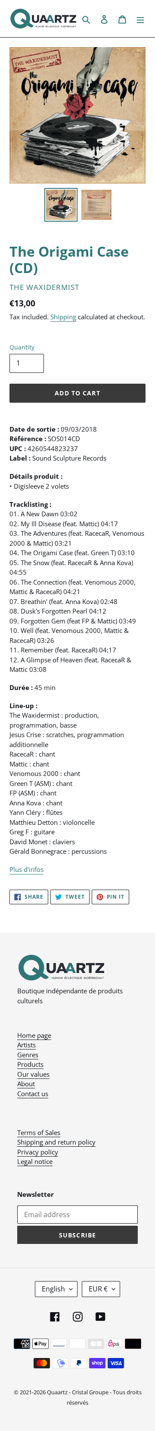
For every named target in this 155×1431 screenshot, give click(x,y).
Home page (34, 1035)
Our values (33, 1074)
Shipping (63, 316)
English (53, 1289)
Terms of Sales (38, 1132)
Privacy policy (37, 1152)
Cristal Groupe (90, 1392)
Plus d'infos (26, 869)
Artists (26, 1044)
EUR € (98, 1289)
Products (30, 1064)
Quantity (21, 347)
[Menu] (140, 18)
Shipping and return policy (56, 1142)
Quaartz (57, 1392)
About (26, 1083)
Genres (27, 1054)
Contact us (32, 1093)
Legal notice (35, 1161)
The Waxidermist (44, 287)
